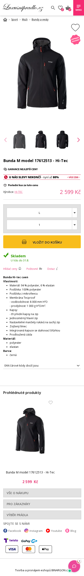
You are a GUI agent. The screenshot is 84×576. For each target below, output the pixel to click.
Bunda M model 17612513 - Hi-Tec (30, 472)
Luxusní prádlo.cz (25, 7)
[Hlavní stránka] (6, 20)
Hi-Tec (19, 192)
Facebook (14, 531)
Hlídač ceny (10, 269)
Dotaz (51, 269)
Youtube (56, 531)
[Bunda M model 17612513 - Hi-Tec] (30, 431)
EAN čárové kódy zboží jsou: (22, 365)
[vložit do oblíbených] (75, 27)
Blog (73, 531)
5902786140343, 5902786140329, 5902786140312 (35, 366)
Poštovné (32, 269)
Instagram (36, 531)
